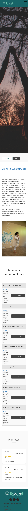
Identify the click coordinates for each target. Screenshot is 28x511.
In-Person (18, 295)
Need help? (7, 158)
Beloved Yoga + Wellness (12, 503)
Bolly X (5, 289)
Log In (16, 158)
